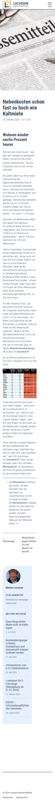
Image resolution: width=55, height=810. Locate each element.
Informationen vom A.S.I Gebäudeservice (17, 667)
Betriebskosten (12, 599)
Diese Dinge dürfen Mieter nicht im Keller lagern (17, 624)
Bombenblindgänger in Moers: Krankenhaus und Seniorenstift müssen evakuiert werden (17, 646)
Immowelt (21, 351)
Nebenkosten (11, 603)
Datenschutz (22, 797)
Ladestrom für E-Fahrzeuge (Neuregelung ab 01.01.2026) (15, 685)
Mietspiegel (8, 466)
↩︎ (17, 523)
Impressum (8, 797)
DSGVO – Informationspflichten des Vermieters (17, 705)
